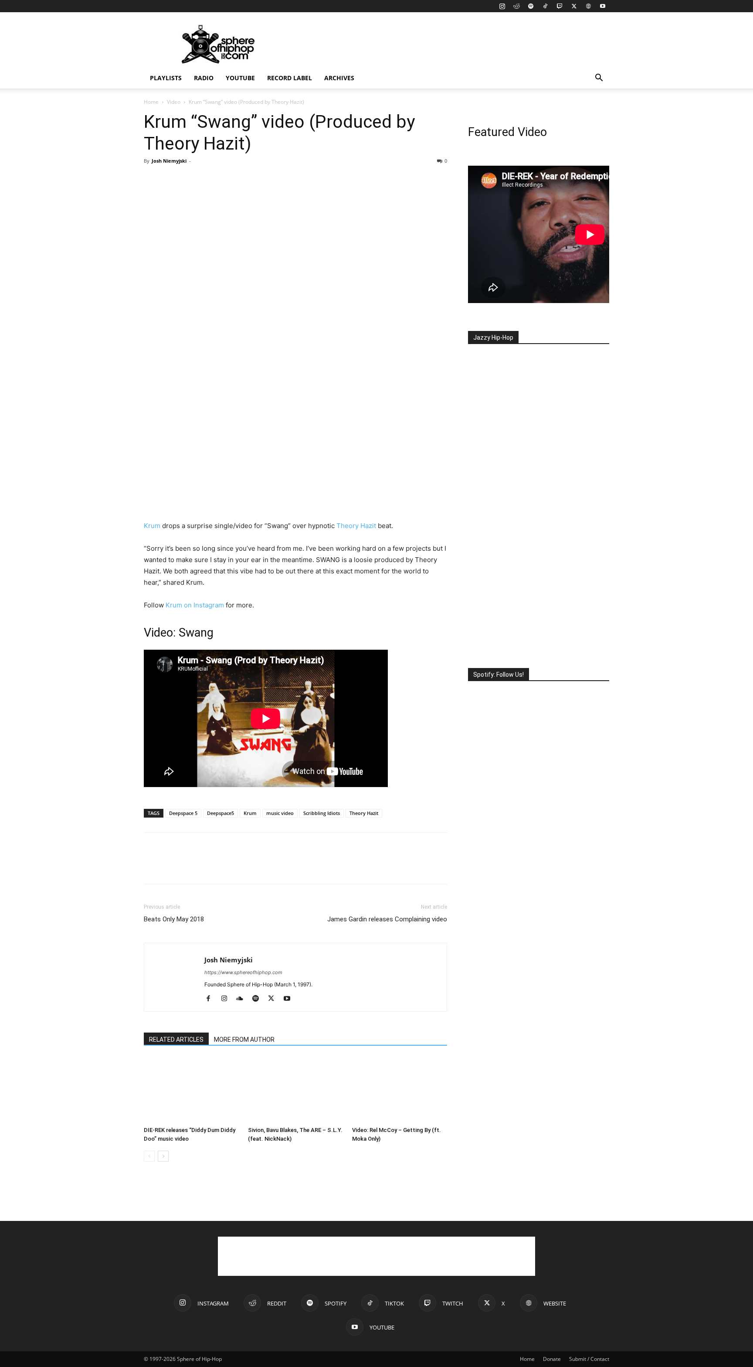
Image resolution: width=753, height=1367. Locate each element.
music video (280, 813)
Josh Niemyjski (169, 160)
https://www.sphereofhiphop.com (243, 972)
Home (151, 102)
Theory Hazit (356, 526)
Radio (204, 78)
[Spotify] (530, 6)
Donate (552, 1359)
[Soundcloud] (243, 999)
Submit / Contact (589, 1359)
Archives (339, 78)
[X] (573, 6)
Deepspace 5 (183, 813)
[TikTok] (545, 6)
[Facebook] (152, 180)
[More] (233, 180)
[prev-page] (149, 1156)
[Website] (588, 6)
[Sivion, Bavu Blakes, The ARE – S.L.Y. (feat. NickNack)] (295, 1090)
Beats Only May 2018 (174, 919)
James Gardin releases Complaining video (387, 919)
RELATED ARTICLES (176, 1039)
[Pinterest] (192, 180)
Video (173, 102)
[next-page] (163, 1156)
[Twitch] (559, 6)
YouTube (240, 78)
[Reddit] (516, 6)
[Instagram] (502, 6)
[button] (598, 79)
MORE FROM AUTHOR (244, 1039)
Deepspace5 (220, 813)
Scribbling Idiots (321, 813)
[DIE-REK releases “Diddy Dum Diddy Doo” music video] (191, 1090)
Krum (152, 526)
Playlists (166, 78)
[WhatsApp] (212, 180)
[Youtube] (602, 6)
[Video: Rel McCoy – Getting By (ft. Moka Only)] (399, 1090)
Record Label (289, 78)
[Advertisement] (450, 44)
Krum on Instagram (195, 605)
